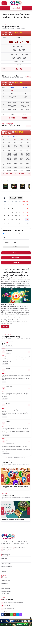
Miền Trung (15, 257)
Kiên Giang (12, 87)
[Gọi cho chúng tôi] (11, 614)
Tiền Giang (25, 87)
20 (16, 216)
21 (19, 216)
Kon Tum (21, 136)
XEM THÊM (5, 326)
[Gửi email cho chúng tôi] (8, 614)
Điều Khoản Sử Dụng (6, 563)
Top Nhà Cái (5, 586)
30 (16, 204)
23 (27, 216)
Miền (6, 234)
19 (12, 216)
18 (8, 216)
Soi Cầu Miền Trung (6, 593)
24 (5, 219)
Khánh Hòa (15, 136)
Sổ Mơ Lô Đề (5, 583)
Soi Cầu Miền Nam (6, 591)
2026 (20, 198)
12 (12, 212)
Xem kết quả (16, 247)
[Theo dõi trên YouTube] (14, 614)
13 (16, 212)
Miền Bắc (15, 262)
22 (23, 216)
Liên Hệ (4, 571)
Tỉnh (19, 234)
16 (27, 212)
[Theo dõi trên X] (5, 614)
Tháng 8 (13, 198)
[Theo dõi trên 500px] (17, 614)
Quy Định (4, 569)
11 (8, 212)
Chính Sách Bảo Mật (6, 561)
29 (12, 204)
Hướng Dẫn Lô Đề (6, 580)
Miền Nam (15, 252)
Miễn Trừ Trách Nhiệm (7, 566)
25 (8, 219)
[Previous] (2, 478)
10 (4, 212)
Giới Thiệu (4, 558)
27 (5, 204)
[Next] (28, 478)
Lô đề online (4, 278)
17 (4, 216)
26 (12, 219)
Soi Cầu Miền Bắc (6, 588)
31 (19, 204)
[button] (4, 3)
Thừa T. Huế (28, 136)
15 (23, 212)
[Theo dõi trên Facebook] (2, 614)
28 (8, 204)
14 (19, 212)
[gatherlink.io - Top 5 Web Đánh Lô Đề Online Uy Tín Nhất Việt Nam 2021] (16, 3)
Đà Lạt (9, 136)
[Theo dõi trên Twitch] (20, 614)
